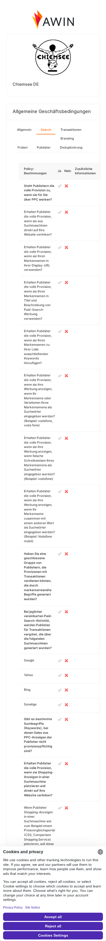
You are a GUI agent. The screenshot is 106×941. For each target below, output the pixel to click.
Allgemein (24, 130)
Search (46, 130)
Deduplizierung (71, 147)
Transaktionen (70, 130)
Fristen (22, 147)
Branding (67, 138)
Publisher (44, 147)
